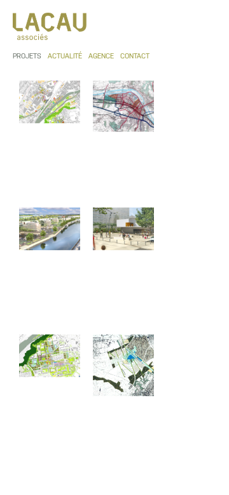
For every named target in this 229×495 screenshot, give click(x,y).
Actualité (65, 56)
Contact (134, 56)
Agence (101, 56)
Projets (27, 56)
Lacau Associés (51, 26)
